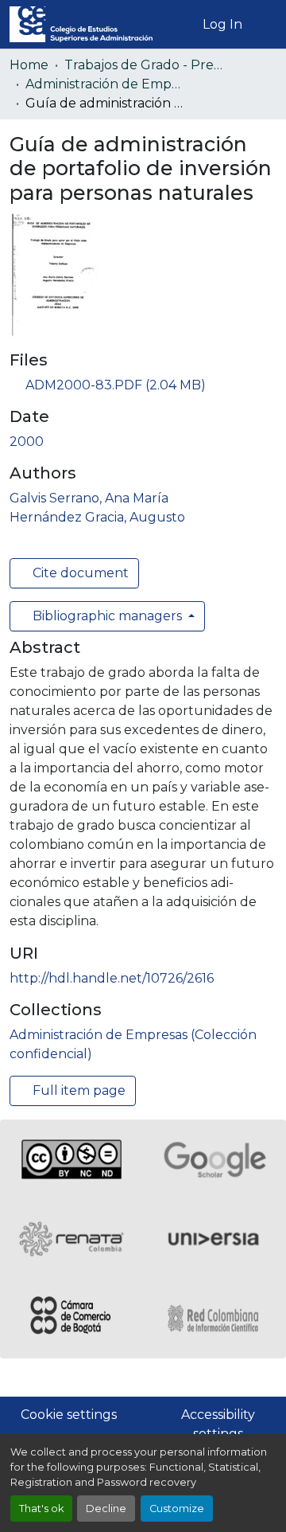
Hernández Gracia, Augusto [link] (97, 517)
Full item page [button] (77, 1090)
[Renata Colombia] (71, 1239)
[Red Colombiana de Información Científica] (214, 1318)
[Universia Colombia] (214, 1239)
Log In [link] (222, 24)
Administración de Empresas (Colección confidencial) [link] (104, 84)
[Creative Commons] (71, 1159)
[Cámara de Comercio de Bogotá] (71, 1318)
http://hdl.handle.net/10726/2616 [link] (112, 978)
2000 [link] (27, 441)
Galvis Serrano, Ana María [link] (89, 498)
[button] (81, 24)
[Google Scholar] (214, 1159)
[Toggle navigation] (264, 25)
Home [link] (29, 64)
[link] (143, 385)
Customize (176, 1508)
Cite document (79, 572)
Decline (106, 1508)
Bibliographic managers (107, 615)
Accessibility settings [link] (218, 1424)
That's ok (41, 1508)
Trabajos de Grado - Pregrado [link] (143, 64)
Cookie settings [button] (69, 1414)
